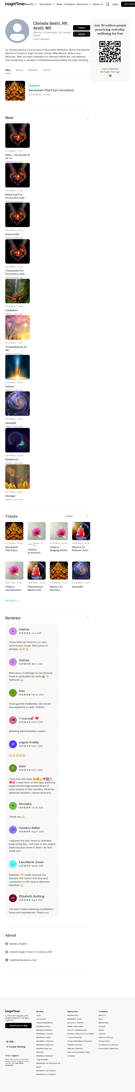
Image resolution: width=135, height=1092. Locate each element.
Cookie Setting (17, 1046)
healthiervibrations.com (22, 960)
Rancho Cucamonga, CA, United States (52, 34)
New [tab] (7, 70)
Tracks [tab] (19, 70)
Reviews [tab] (33, 70)
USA (11, 1041)
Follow (81, 27)
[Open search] (107, 4)
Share (81, 34)
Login (115, 4)
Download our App (18, 1025)
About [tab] (46, 70)
